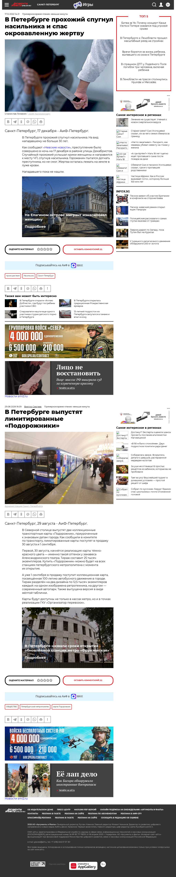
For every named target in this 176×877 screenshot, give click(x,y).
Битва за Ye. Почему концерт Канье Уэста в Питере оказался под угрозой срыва (144, 25)
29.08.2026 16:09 (13, 406)
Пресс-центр (63, 810)
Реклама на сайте (74, 814)
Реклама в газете (51, 814)
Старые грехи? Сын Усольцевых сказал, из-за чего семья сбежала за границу (150, 133)
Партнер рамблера (57, 864)
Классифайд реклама (39, 818)
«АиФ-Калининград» (39, 113)
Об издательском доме (40, 810)
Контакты (33, 814)
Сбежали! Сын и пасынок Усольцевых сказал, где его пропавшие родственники (151, 168)
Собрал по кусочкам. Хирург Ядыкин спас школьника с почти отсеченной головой (151, 492)
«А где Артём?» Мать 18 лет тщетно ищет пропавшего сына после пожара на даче (149, 156)
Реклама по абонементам (102, 814)
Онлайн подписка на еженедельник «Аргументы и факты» (132, 810)
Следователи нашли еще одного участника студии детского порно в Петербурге (38, 314)
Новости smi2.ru (16, 396)
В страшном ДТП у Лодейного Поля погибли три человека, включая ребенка (143, 67)
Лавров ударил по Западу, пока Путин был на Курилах (147, 231)
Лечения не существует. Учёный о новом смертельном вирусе (149, 120)
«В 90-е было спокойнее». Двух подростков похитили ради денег (149, 445)
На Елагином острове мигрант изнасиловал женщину (66, 217)
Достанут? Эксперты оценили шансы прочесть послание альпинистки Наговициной (151, 435)
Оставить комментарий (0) (88, 249)
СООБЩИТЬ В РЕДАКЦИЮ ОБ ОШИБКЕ (120, 818)
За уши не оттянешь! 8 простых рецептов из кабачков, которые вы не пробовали (151, 469)
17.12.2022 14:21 (12, 14)
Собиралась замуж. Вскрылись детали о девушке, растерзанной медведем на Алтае (148, 458)
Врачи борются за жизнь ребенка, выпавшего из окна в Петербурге (143, 53)
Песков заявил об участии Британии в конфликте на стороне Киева (149, 197)
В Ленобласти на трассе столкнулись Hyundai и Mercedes (143, 81)
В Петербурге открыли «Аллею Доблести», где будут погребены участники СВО (37, 303)
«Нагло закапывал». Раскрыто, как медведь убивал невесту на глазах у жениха (150, 145)
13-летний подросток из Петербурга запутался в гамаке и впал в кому (91, 314)
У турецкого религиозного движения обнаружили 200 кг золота (150, 242)
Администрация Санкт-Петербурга (24, 506)
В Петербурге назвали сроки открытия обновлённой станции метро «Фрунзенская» (67, 648)
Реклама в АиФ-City (131, 814)
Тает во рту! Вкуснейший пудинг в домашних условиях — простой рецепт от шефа (149, 480)
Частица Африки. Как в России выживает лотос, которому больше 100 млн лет (150, 179)
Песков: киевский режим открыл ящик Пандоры (147, 208)
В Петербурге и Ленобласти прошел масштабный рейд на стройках (143, 39)
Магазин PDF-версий (85, 810)
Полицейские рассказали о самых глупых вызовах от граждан (148, 219)
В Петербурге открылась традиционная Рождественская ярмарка (91, 303)
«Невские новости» (57, 147)
